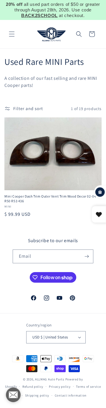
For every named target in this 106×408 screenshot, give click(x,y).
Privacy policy (60, 387)
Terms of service (88, 387)
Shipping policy (37, 395)
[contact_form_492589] (13, 394)
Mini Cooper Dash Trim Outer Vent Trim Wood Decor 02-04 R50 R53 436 (50, 198)
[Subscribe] (86, 256)
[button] (11, 34)
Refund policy (32, 387)
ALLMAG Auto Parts (49, 379)
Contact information (71, 395)
